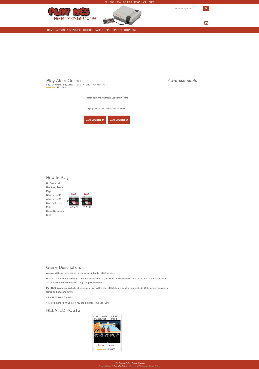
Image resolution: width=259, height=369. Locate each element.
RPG (108, 29)
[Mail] (206, 22)
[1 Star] (47, 87)
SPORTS (117, 29)
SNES (151, 2)
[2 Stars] (49, 87)
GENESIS (127, 2)
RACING (99, 29)
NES (145, 2)
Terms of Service (138, 363)
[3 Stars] (51, 87)
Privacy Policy (124, 363)
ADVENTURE (74, 29)
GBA (118, 2)
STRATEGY (130, 29)
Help (116, 363)
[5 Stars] (54, 87)
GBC (112, 2)
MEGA (137, 2)
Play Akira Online (100, 84)
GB (106, 2)
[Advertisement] (129, 55)
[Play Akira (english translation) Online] (107, 331)
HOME (50, 29)
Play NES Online (53, 84)
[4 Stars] (52, 87)
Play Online (68, 84)
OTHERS (87, 29)
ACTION (60, 29)
